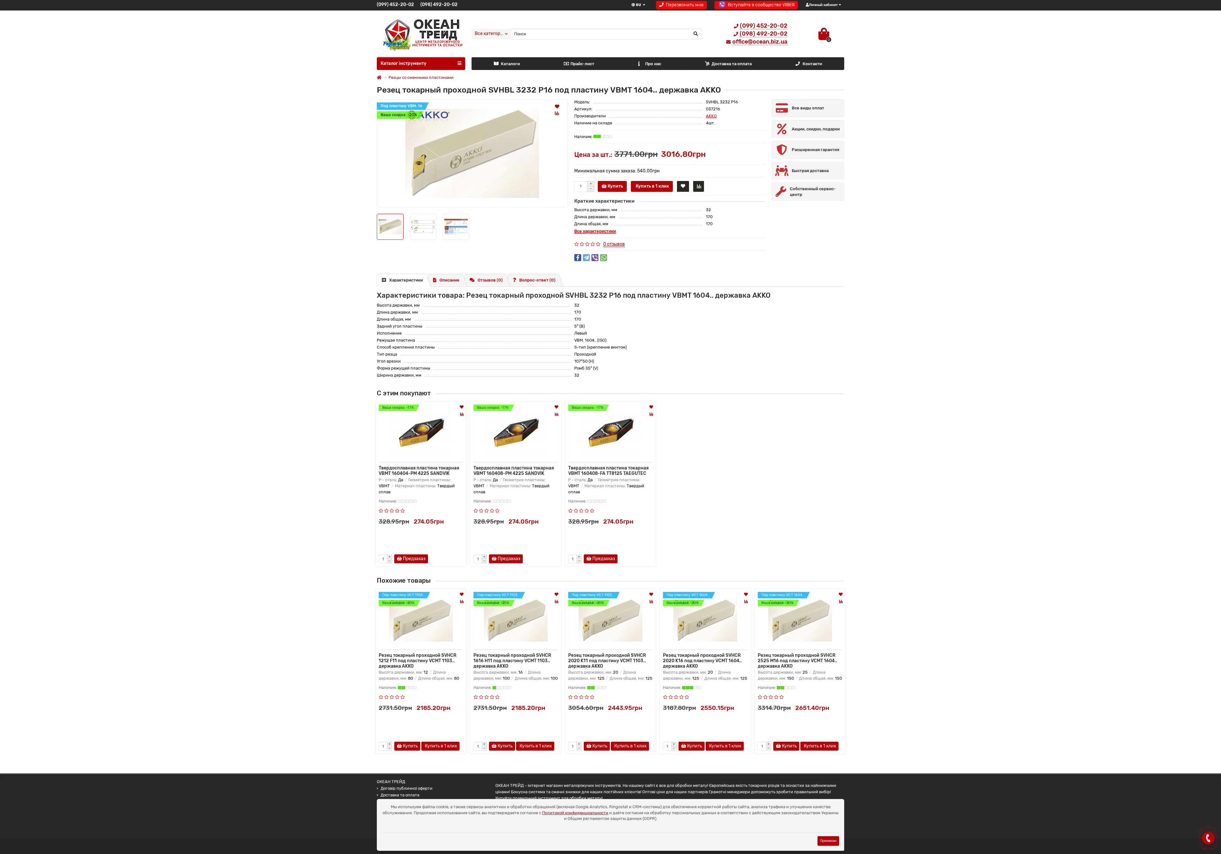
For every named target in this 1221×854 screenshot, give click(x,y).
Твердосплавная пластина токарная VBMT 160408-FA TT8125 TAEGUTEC (608, 470)
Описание (449, 280)
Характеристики (406, 280)
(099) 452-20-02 (395, 4)
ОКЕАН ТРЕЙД (391, 781)
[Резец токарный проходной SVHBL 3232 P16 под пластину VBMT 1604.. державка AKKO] (472, 153)
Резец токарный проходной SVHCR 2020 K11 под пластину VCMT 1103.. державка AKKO (607, 660)
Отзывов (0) (490, 280)
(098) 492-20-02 (439, 4)
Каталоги (510, 63)
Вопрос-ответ (537, 280)
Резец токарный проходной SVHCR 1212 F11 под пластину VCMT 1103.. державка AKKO (417, 660)
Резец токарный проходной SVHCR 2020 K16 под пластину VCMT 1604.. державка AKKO (702, 660)
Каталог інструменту (403, 63)
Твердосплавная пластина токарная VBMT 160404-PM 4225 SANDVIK (419, 470)
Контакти (812, 63)
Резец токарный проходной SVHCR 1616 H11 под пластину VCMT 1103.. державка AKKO (512, 660)
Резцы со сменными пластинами (421, 77)
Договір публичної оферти (406, 788)
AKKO (711, 116)
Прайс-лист (582, 63)
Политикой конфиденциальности (575, 812)
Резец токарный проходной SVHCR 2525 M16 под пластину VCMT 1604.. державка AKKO (797, 660)
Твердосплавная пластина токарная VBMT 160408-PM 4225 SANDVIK (513, 470)
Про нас (653, 63)
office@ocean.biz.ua (759, 41)
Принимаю (828, 841)
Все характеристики (595, 231)
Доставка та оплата (732, 63)
